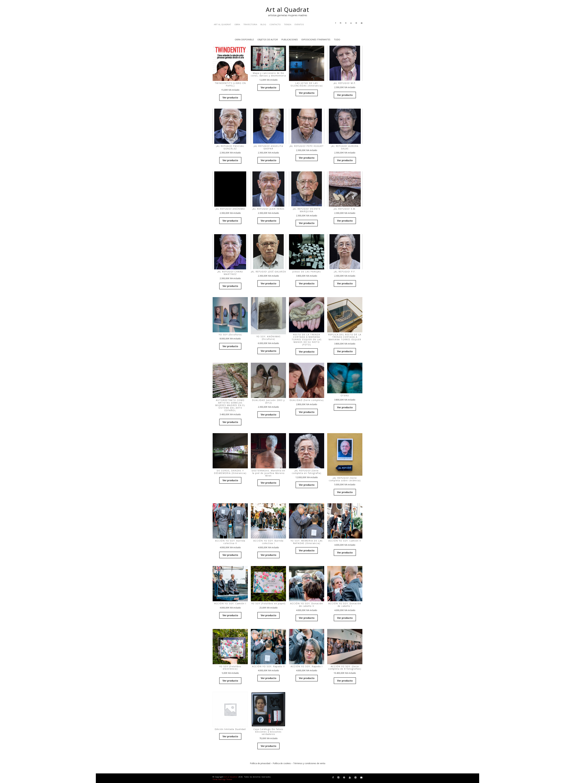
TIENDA (287, 24)
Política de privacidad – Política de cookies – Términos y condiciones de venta (287, 763)
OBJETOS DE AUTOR (267, 39)
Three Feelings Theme (222, 779)
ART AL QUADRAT (222, 24)
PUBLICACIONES (289, 39)
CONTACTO (275, 24)
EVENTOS (299, 24)
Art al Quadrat (287, 9)
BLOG (263, 24)
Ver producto (230, 97)
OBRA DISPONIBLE (244, 39)
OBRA (237, 24)
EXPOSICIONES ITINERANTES (315, 39)
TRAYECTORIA (250, 24)
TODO (337, 39)
